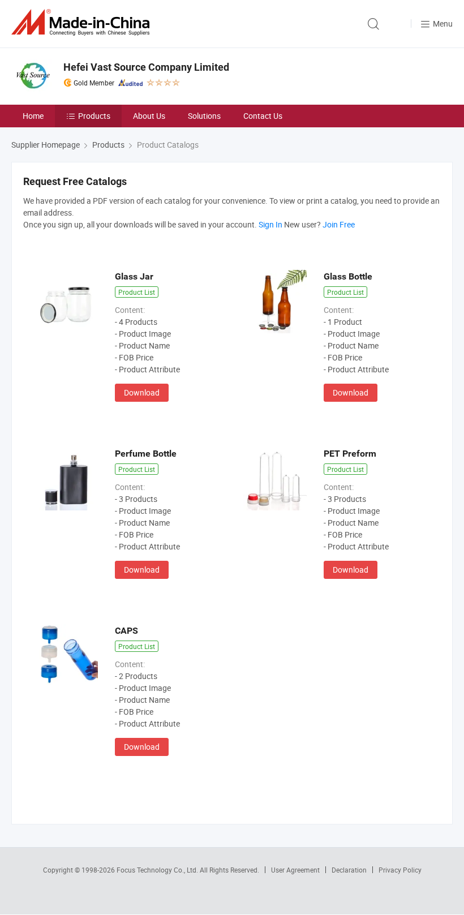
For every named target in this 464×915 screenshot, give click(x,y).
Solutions (204, 115)
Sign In (270, 224)
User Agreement (295, 869)
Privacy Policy (400, 869)
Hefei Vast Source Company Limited (146, 67)
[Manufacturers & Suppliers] (82, 22)
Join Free (339, 224)
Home (33, 115)
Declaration (349, 869)
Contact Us (262, 115)
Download (142, 392)
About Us (149, 115)
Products (94, 115)
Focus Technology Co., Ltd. (158, 869)
